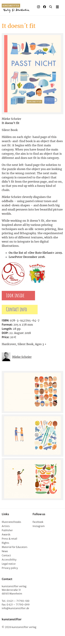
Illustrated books (11, 522)
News (5, 551)
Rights (5, 542)
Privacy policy (10, 568)
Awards (6, 534)
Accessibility (9, 559)
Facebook (38, 522)
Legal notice (9, 563)
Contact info (16, 309)
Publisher (7, 530)
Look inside (15, 295)
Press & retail (9, 538)
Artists (6, 526)
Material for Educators (14, 547)
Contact (6, 555)
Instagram (39, 526)
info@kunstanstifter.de (15, 608)
